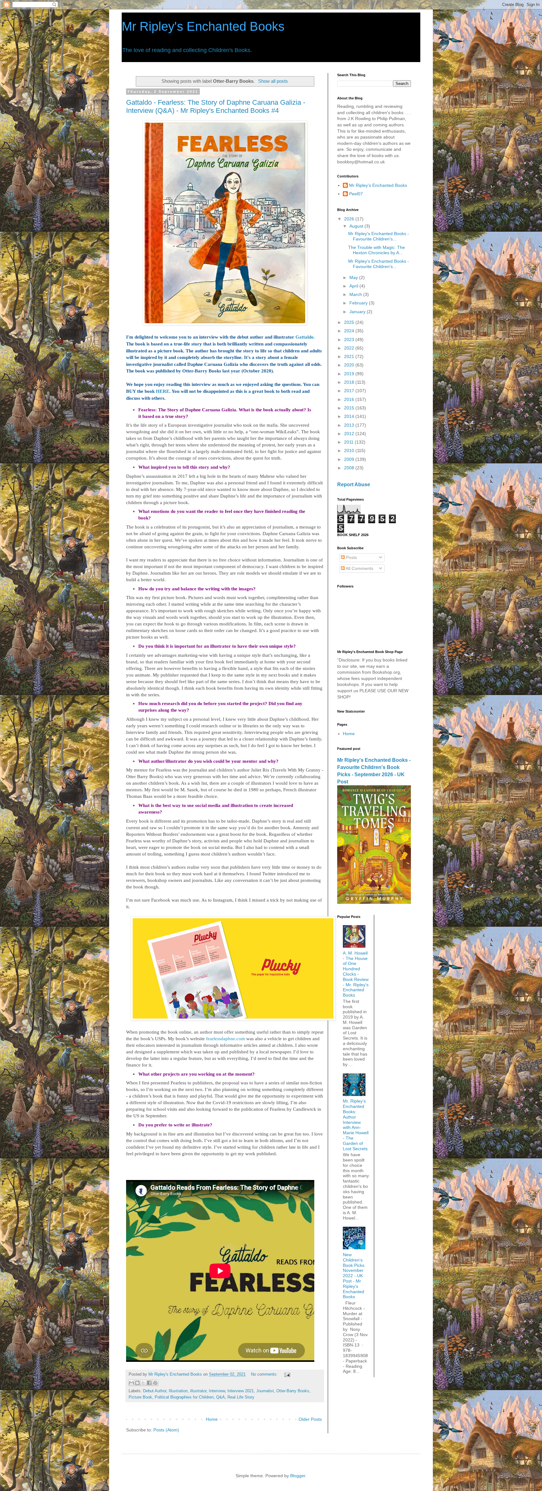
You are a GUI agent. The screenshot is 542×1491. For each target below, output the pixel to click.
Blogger (297, 1475)
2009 (349, 459)
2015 (349, 407)
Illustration (178, 1391)
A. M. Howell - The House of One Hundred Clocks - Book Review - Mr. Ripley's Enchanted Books (356, 974)
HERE (162, 391)
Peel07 (356, 193)
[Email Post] (286, 1374)
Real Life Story (240, 1397)
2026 (349, 218)
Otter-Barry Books (292, 1391)
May (354, 277)
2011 (349, 442)
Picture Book (140, 1397)
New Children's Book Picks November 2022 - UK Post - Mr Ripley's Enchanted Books (353, 1275)
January (358, 311)
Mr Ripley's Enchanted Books (203, 26)
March (356, 294)
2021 (349, 356)
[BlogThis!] (137, 1383)
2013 (349, 425)
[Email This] (131, 1383)
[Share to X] (143, 1383)
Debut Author (154, 1391)
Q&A (220, 1397)
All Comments (359, 568)
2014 (349, 416)
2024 (349, 330)
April (354, 285)
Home (212, 1419)
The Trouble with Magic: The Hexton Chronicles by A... (376, 250)
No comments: (265, 1374)
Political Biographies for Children (184, 1397)
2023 (349, 339)
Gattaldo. (305, 337)
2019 (349, 373)
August (356, 226)
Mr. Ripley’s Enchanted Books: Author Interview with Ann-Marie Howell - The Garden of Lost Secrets (356, 1124)
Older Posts (310, 1419)
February (359, 302)
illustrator (198, 1391)
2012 (349, 433)
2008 (349, 467)
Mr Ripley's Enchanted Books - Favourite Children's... (378, 236)
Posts (351, 557)
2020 (349, 364)
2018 (349, 382)
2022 (349, 347)
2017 (349, 390)
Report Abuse (353, 484)
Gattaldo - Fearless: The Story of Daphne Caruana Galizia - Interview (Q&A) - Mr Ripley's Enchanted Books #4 (215, 106)
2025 (349, 322)
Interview (217, 1391)
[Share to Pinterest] (155, 1383)
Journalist (265, 1391)
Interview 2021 (240, 1391)
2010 (349, 450)
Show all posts (273, 81)
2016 (349, 399)
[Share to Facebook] (149, 1383)
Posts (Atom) (166, 1429)
